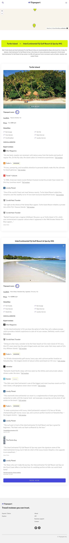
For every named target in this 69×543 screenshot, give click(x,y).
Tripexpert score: (8, 112)
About (36, 513)
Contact (36, 521)
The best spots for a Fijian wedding (12, 472)
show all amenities (9, 142)
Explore (4, 516)
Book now (34, 480)
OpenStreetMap (56, 28)
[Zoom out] (2, 13)
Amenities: (7, 128)
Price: (5, 123)
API (35, 516)
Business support (39, 518)
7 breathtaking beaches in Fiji (10, 430)
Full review (59, 157)
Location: (6, 118)
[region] (34, 19)
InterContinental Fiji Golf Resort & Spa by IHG (34, 241)
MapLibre (49, 28)
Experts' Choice (6, 513)
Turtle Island (34, 67)
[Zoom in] (2, 11)
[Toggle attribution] (67, 28)
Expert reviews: (8, 147)
